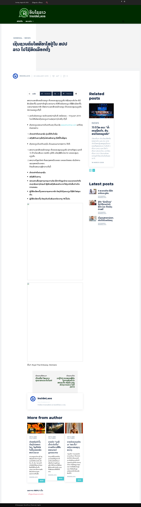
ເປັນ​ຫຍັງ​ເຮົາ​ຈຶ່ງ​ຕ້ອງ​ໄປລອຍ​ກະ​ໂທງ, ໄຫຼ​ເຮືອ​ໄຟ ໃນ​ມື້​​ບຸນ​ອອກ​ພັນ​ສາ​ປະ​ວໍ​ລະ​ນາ (35, 447)
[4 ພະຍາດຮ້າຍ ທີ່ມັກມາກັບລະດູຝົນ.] (93, 191)
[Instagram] (124, 1)
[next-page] (93, 170)
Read (42, 480)
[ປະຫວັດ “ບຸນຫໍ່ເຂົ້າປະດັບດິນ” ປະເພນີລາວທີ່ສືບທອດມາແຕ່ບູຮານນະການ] (55, 428)
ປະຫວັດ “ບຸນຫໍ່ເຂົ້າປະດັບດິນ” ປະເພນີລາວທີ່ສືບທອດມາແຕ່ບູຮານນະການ (54, 447)
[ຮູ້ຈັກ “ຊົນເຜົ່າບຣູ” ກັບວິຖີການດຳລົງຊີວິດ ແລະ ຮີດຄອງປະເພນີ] (93, 202)
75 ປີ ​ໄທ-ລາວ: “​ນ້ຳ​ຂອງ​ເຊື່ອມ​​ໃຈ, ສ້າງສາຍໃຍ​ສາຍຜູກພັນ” (101, 130)
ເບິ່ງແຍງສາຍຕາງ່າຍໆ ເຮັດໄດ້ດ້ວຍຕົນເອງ (105, 219)
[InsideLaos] (16, 76)
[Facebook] (121, 1)
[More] (76, 94)
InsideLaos (25, 76)
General (17, 38)
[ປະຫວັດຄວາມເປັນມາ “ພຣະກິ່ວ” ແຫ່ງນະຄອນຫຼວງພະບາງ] (74, 428)
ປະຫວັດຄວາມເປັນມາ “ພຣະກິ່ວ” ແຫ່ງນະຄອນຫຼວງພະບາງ (74, 446)
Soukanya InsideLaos (102, 196)
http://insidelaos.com (44, 402)
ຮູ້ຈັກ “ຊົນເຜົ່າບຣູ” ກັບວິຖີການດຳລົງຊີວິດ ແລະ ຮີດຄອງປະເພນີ (105, 205)
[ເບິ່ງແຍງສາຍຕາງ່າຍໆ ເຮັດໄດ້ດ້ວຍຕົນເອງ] (93, 218)
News (27, 38)
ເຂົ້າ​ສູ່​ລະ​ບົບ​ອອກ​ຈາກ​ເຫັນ (35, 494)
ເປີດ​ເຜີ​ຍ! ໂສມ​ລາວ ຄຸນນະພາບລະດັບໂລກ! (44, 379)
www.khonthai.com (68, 124)
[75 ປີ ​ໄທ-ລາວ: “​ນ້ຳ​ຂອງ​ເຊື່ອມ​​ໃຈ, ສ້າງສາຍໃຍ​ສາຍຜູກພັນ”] (101, 110)
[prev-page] (90, 170)
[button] (46, 2)
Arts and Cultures (33, 437)
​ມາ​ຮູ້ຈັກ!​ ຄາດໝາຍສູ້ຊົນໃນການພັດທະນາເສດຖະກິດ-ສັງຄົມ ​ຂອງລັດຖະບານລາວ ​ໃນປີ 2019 (66, 382)
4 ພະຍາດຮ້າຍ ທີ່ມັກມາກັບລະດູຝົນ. (105, 192)
